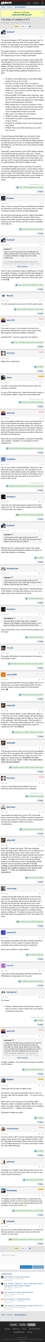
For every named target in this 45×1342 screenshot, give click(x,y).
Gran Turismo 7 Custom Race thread (17, 1277)
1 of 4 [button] (16, 26)
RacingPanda (8, 618)
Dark (23, 1325)
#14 (43, 653)
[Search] (42, 3)
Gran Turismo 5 (8, 1296)
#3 (43, 245)
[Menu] (6, 2)
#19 (43, 812)
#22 (43, 937)
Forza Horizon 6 (8, 1302)
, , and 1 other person (28, 342)
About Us (16, 1329)
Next (23, 26)
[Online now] (4, 380)
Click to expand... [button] (22, 266)
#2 (43, 203)
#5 (43, 325)
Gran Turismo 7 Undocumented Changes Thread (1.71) (23, 1306)
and (35, 598)
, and (32, 229)
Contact (7, 1329)
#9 (43, 464)
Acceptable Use (19, 1332)
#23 (42, 970)
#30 (42, 1226)
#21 (43, 893)
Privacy (29, 1332)
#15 (43, 679)
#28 (43, 1167)
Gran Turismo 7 (8, 1280)
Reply (41, 191)
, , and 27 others (31, 187)
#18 (43, 783)
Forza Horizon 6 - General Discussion (17, 1299)
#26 (43, 1085)
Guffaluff (6, 23)
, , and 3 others (30, 309)
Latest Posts (6, 1274)
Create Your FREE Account (21, 15)
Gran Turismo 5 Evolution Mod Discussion (18, 1292)
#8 (43, 418)
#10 (43, 502)
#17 (43, 748)
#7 (43, 382)
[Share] (40, 37)
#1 (43, 37)
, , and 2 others (30, 285)
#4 (43, 301)
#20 (42, 845)
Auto (32, 1325)
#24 (42, 997)
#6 (43, 358)
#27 (43, 1134)
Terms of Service (35, 1329)
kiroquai (7, 249)
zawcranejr (7, 1040)
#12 (43, 573)
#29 (43, 1195)
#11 (43, 530)
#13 (43, 614)
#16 (43, 710)
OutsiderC (7, 534)
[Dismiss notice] (42, 12)
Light (14, 1325)
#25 (43, 1036)
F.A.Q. (24, 1329)
